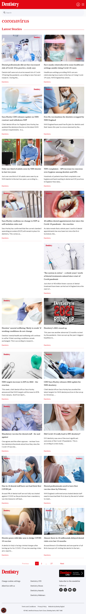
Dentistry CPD (35, 581)
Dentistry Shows (36, 585)
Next (62, 563)
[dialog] (3, 610)
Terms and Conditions (29, 606)
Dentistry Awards (37, 590)
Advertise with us (8, 585)
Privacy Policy (42, 606)
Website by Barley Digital (56, 606)
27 (52, 563)
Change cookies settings (11, 581)
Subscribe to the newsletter (69, 581)
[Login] (78, 4)
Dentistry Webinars (37, 595)
